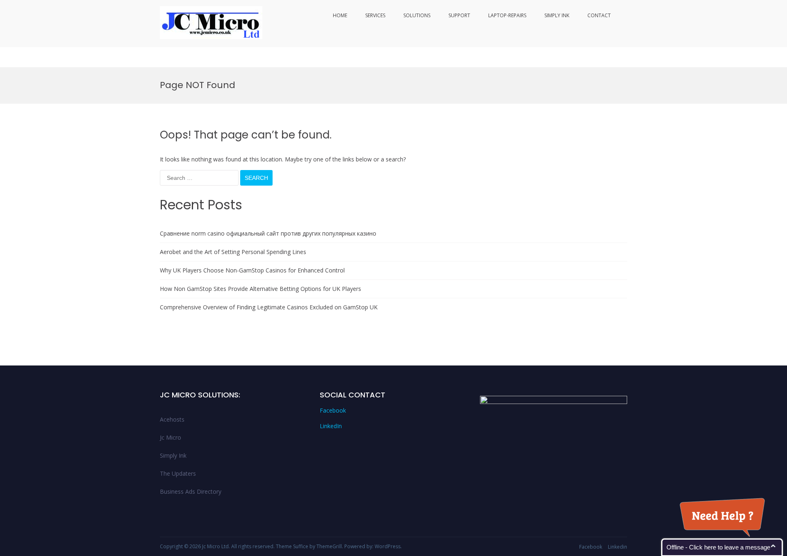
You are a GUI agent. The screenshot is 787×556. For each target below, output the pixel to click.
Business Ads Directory (190, 491)
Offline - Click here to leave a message (718, 547)
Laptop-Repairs (507, 15)
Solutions (416, 15)
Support (459, 15)
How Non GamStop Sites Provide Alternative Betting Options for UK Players (260, 289)
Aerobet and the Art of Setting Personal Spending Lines (233, 252)
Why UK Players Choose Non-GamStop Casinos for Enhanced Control (252, 270)
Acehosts (172, 419)
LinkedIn (331, 426)
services (375, 15)
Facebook (333, 410)
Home (340, 15)
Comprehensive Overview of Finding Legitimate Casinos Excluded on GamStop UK (269, 307)
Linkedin (617, 546)
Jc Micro (170, 437)
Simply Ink (556, 15)
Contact (599, 15)
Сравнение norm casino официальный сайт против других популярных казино (268, 233)
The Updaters (178, 473)
